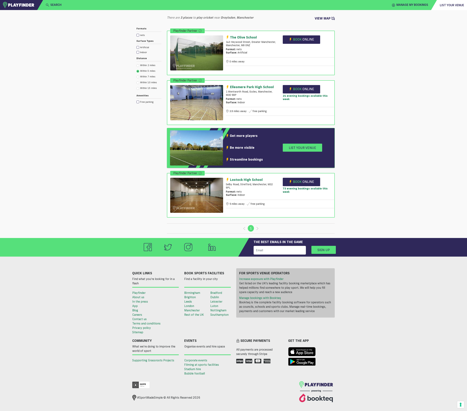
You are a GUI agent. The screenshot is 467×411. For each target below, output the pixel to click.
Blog (135, 310)
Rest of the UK (194, 314)
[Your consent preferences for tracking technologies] (460, 404)
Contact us (139, 319)
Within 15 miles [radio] (148, 88)
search (55, 5)
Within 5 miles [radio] (147, 70)
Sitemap (137, 332)
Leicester (216, 301)
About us (138, 297)
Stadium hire (192, 369)
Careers (137, 314)
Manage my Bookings (412, 5)
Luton (214, 306)
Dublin (214, 297)
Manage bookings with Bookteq (260, 298)
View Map (323, 18)
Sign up (323, 250)
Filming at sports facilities (201, 364)
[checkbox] (148, 35)
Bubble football (194, 373)
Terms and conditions (146, 323)
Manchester (192, 310)
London (189, 306)
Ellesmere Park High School (252, 87)
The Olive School (243, 37)
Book (303, 39)
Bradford (216, 293)
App (135, 306)
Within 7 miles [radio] (147, 76)
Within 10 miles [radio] (148, 82)
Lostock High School (246, 179)
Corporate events (195, 360)
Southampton (219, 314)
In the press (140, 301)
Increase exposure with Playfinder (261, 279)
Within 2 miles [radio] (147, 65)
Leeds (188, 301)
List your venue (452, 5)
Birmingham (192, 293)
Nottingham (218, 310)
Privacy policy (141, 328)
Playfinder (139, 293)
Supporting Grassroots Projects (153, 360)
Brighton (190, 297)
